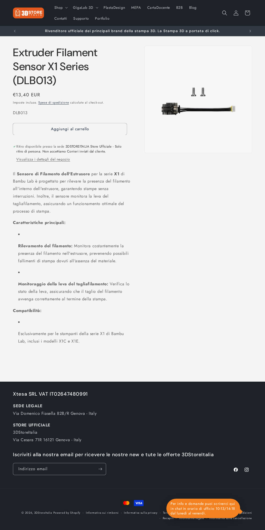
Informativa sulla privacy (141, 513)
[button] (60, 7)
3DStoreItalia (43, 513)
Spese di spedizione (53, 102)
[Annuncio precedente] (14, 31)
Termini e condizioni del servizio (186, 513)
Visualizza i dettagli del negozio (43, 159)
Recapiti (168, 518)
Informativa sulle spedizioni (233, 513)
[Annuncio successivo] (250, 31)
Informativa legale (191, 518)
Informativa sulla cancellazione (230, 518)
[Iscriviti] (100, 469)
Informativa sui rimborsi (102, 513)
